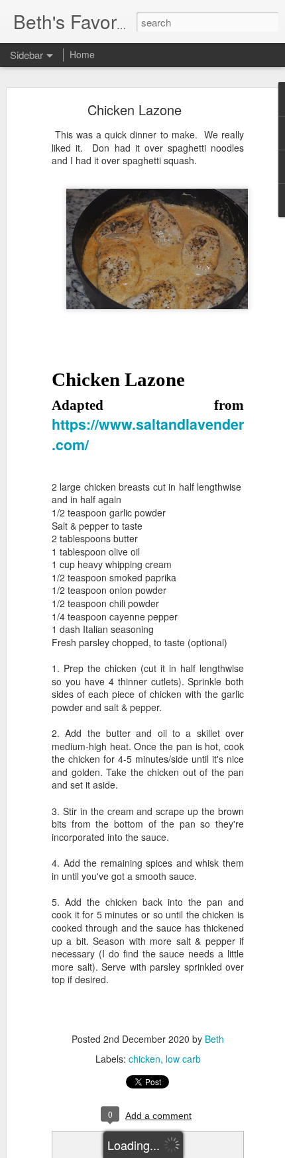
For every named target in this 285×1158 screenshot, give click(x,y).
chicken (144, 1058)
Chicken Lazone (134, 109)
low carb (183, 1058)
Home (82, 54)
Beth (214, 1038)
